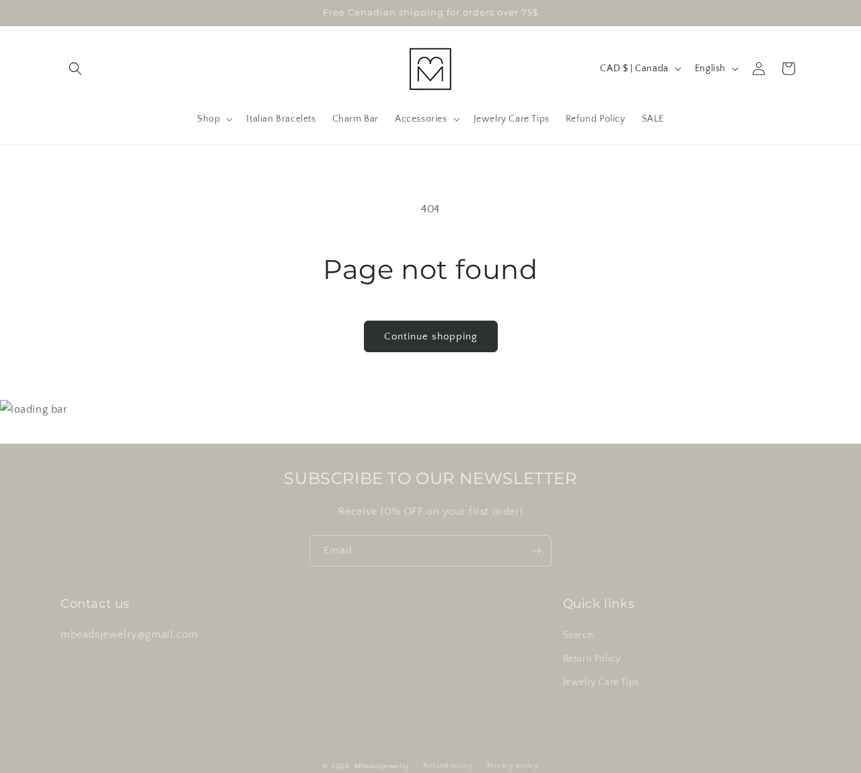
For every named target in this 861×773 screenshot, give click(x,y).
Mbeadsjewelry (382, 766)
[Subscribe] (536, 551)
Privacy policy (513, 766)
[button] (75, 68)
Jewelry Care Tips (601, 682)
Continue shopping (431, 336)
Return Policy (592, 658)
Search (578, 635)
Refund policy (448, 766)
